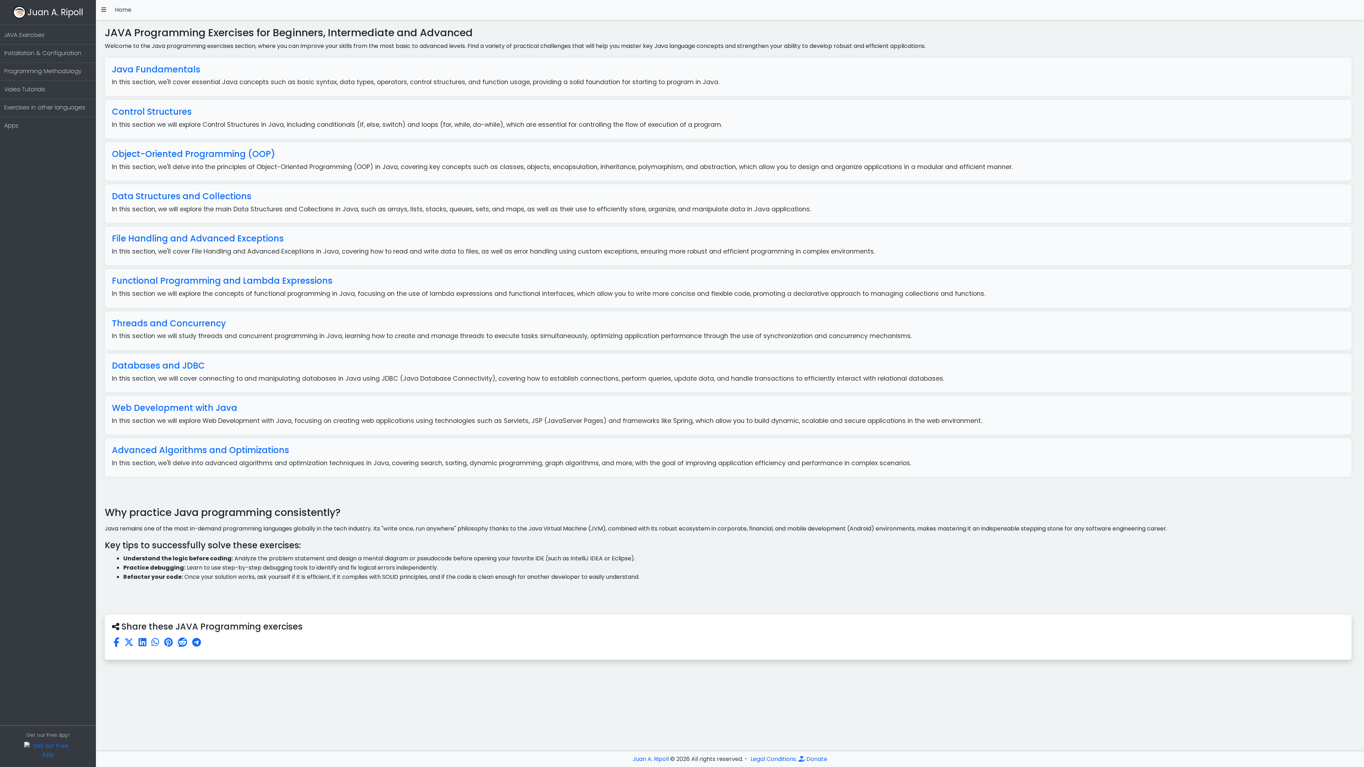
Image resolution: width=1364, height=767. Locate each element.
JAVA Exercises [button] (24, 35)
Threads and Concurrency (169, 323)
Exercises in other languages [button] (44, 107)
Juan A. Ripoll (55, 12)
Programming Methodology (42, 71)
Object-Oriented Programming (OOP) (193, 154)
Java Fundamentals (156, 69)
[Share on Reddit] (182, 642)
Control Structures (152, 112)
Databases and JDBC (158, 365)
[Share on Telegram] (196, 642)
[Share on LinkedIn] (142, 642)
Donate (816, 759)
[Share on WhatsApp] (155, 642)
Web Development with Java (174, 408)
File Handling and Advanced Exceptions (198, 238)
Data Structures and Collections (181, 196)
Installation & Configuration (42, 53)
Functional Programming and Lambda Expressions (222, 281)
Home (123, 10)
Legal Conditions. (773, 759)
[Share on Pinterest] (168, 642)
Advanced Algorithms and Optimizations (200, 450)
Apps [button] (11, 125)
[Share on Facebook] (116, 642)
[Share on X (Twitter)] (129, 642)
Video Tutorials (24, 89)
